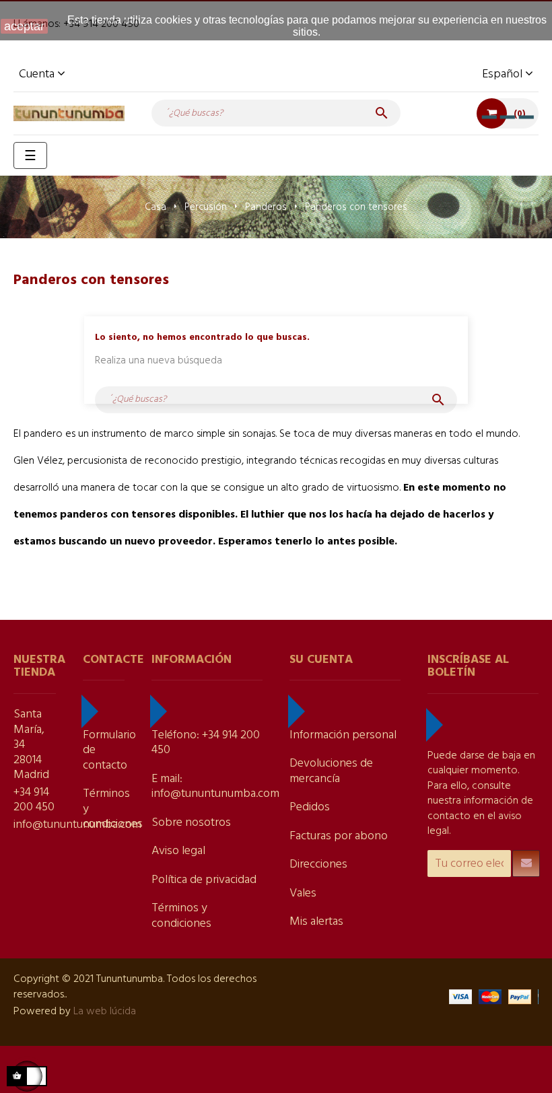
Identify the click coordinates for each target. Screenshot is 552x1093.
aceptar (24, 26)
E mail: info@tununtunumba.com (215, 786)
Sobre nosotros (191, 823)
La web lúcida (104, 1011)
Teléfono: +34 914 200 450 (205, 743)
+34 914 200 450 (34, 800)
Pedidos (309, 807)
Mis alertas (316, 921)
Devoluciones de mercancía (331, 771)
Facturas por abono (338, 836)
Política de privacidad (203, 880)
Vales (302, 893)
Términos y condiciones (181, 915)
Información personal (342, 735)
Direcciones (318, 864)
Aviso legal (178, 851)
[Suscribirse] (526, 863)
